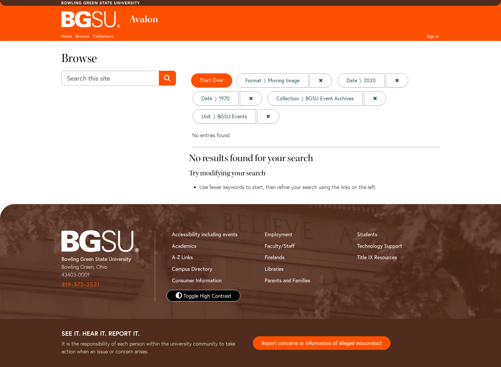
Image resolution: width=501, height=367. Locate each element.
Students (367, 234)
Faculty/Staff (280, 245)
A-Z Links (182, 257)
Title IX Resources (377, 257)
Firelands (274, 257)
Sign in (433, 36)
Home (66, 36)
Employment (279, 234)
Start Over (212, 80)
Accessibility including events (204, 234)
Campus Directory (192, 268)
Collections (103, 36)
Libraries (274, 268)
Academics (184, 245)
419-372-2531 (80, 284)
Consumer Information (197, 280)
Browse (82, 36)
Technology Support (379, 245)
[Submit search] (167, 78)
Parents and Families (287, 280)
